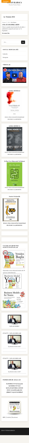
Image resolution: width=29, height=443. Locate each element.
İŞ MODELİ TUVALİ (14, 386)
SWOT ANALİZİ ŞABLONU (14, 390)
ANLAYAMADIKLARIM (10, 24)
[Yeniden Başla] (14, 259)
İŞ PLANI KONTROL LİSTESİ (14, 388)
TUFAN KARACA (14, 2)
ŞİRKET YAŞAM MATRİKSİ (14, 392)
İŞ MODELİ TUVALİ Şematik (14, 384)
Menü (14, 8)
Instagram (5, 57)
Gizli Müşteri (13, 22)
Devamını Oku (6, 33)
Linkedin (5, 54)
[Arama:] (11, 42)
